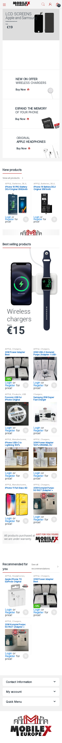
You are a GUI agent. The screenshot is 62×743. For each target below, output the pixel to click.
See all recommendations (41, 566)
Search (43, 4)
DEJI (24, 183)
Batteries (16, 183)
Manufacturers (19, 439)
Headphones (18, 576)
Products (16, 394)
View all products (11, 178)
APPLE (8, 183)
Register (9, 219)
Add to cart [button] (26, 219)
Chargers (16, 349)
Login (8, 217)
